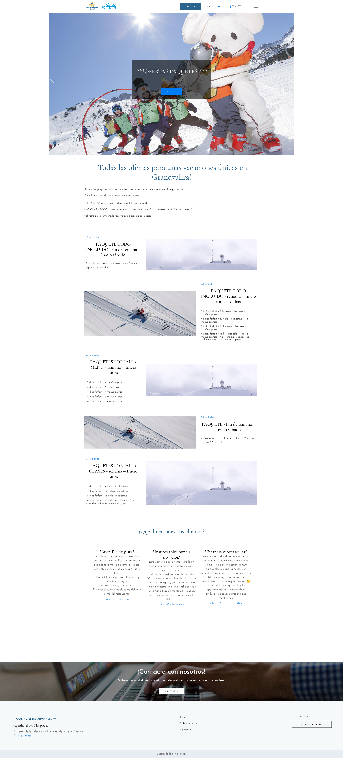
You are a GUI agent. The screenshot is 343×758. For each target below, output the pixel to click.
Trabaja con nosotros (312, 724)
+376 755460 (24, 735)
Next (291, 79)
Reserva (190, 6)
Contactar (171, 691)
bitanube (181, 754)
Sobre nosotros (188, 723)
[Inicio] (92, 6)
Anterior (53, 79)
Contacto (185, 729)
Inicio (183, 717)
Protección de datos (307, 717)
